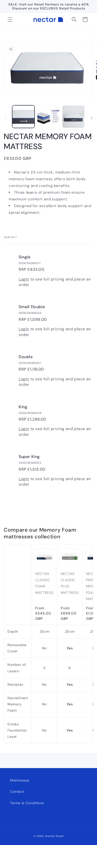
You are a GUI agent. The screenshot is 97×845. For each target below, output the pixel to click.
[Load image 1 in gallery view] (23, 116)
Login (24, 279)
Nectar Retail (54, 836)
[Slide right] (91, 118)
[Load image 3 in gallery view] (73, 116)
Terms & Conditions (27, 803)
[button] (9, 19)
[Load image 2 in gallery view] (48, 116)
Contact (17, 791)
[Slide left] (5, 118)
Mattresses (19, 780)
